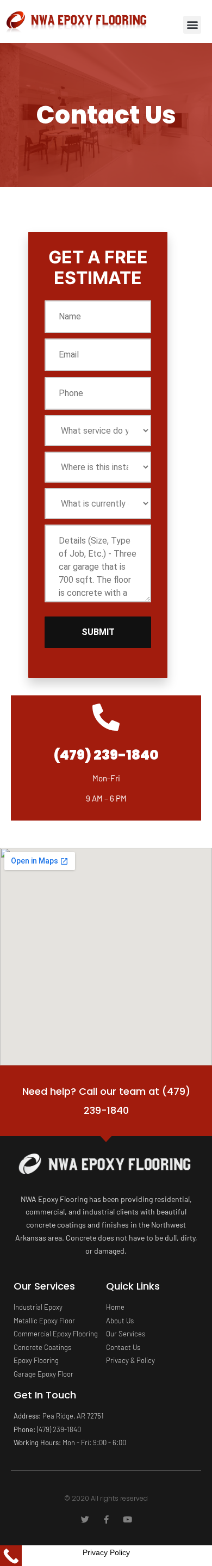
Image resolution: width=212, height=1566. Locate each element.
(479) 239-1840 (106, 754)
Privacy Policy (106, 1552)
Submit (98, 632)
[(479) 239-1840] (106, 717)
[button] (192, 25)
